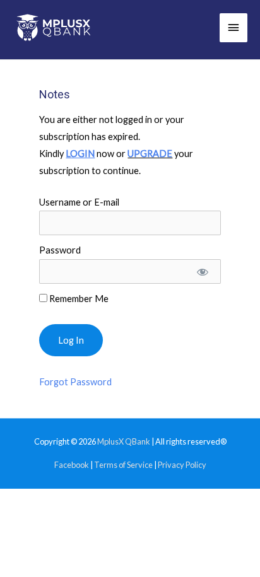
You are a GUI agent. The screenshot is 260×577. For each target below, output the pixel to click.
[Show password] (201, 271)
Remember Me (78, 298)
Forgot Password (75, 381)
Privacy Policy (182, 465)
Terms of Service (123, 465)
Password (60, 250)
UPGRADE (149, 153)
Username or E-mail (79, 202)
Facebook (71, 465)
